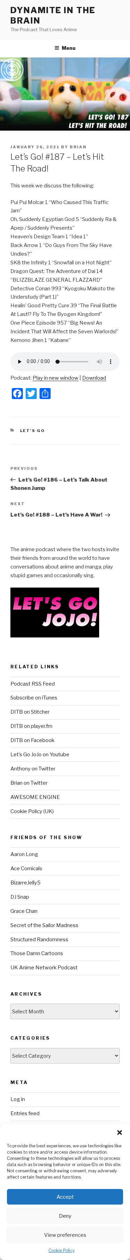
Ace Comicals (26, 868)
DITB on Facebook (32, 740)
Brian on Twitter (28, 783)
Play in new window (55, 378)
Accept (65, 1197)
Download (94, 378)
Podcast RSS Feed (32, 684)
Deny (65, 1216)
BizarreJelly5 (25, 883)
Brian (78, 146)
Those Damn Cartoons (36, 953)
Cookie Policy (62, 1250)
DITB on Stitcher (30, 712)
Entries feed (25, 1113)
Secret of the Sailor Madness (44, 925)
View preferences (65, 1235)
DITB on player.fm (31, 726)
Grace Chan (23, 911)
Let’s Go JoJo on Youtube (39, 754)
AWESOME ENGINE (35, 797)
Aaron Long (24, 854)
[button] (119, 1132)
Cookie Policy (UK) (32, 811)
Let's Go (32, 430)
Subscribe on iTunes (33, 698)
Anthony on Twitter (32, 769)
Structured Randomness (39, 939)
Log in (17, 1099)
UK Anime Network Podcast (44, 967)
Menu (69, 48)
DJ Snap (19, 897)
